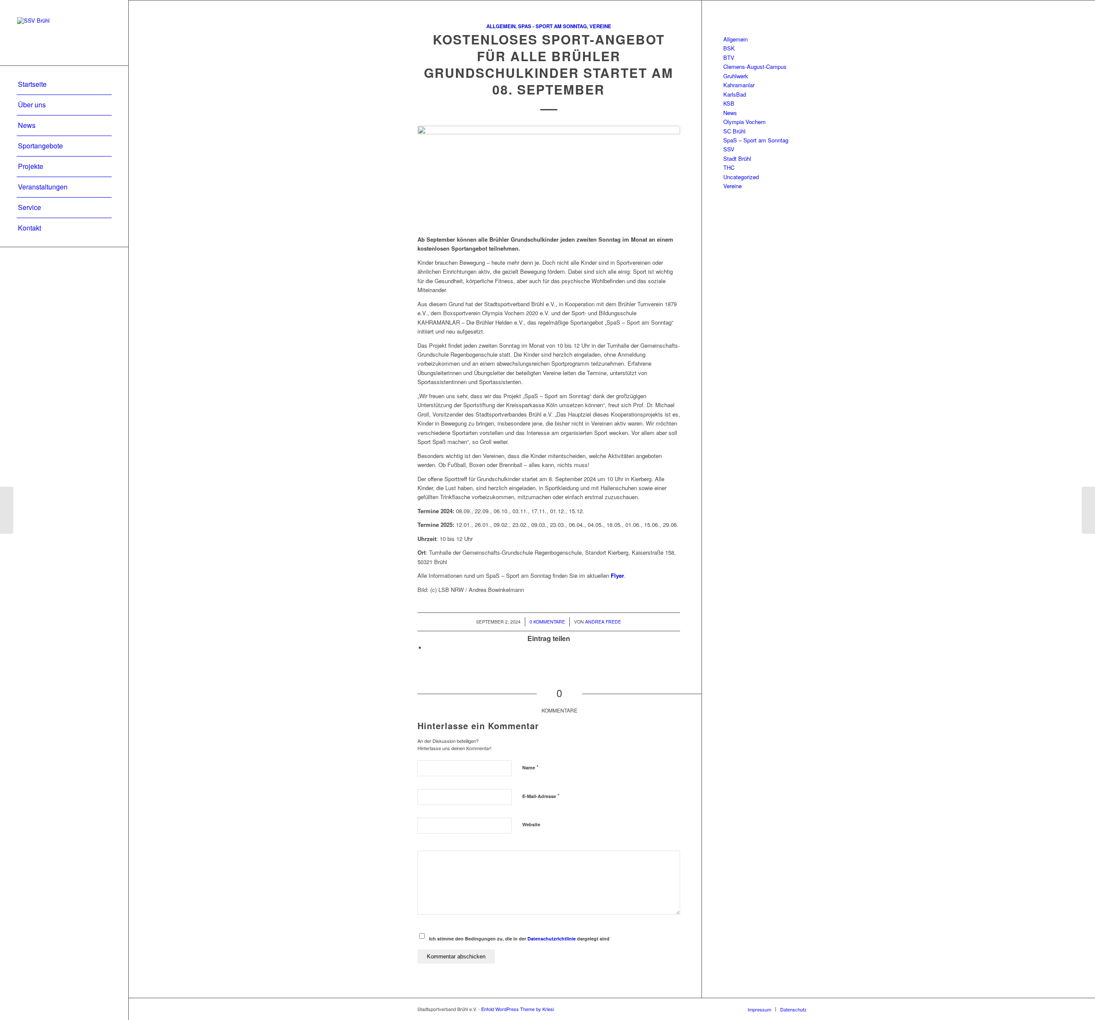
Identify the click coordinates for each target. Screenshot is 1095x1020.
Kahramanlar (739, 85)
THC (728, 167)
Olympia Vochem (744, 122)
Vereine (600, 26)
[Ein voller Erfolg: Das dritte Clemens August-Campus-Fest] (6, 510)
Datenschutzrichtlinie (551, 938)
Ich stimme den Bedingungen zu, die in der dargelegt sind (519, 938)
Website (531, 824)
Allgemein (500, 26)
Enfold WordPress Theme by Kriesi (517, 1008)
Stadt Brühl (737, 158)
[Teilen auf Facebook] (428, 648)
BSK (729, 48)
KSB (728, 103)
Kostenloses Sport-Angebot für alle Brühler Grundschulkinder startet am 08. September (548, 64)
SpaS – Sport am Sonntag (755, 140)
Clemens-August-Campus (755, 66)
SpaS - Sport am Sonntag (552, 26)
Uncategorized (741, 177)
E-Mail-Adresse (540, 796)
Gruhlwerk (735, 76)
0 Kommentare (547, 621)
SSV (728, 149)
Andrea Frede (603, 621)
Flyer (617, 575)
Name (530, 767)
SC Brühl (734, 131)
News (730, 113)
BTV (728, 57)
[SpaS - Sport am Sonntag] (548, 175)
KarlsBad (734, 94)
